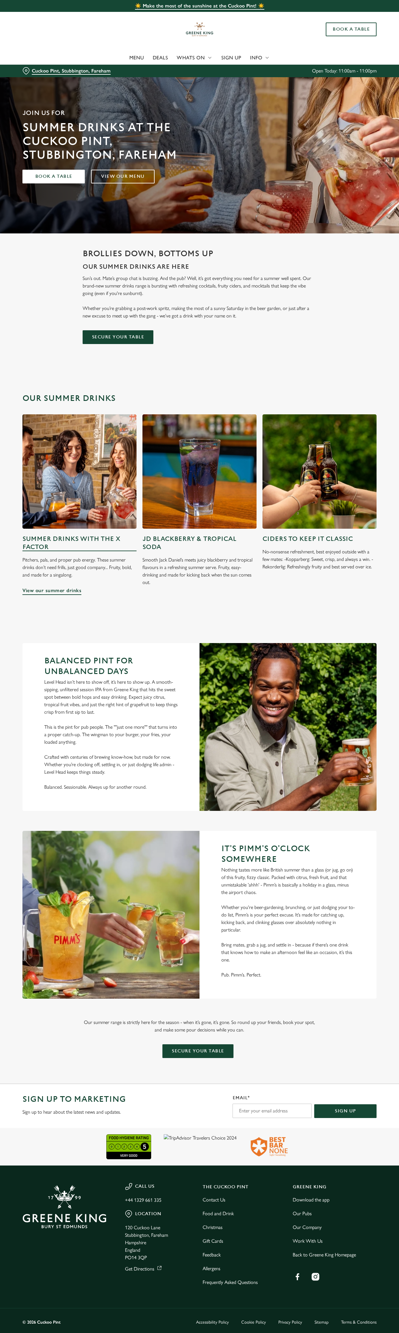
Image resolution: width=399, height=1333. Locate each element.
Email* (241, 1098)
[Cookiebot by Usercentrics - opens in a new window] (40, 70)
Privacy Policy (290, 1322)
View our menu (123, 176)
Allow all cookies (347, 16)
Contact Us (214, 1200)
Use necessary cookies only (347, 37)
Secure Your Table (118, 337)
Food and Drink (218, 1213)
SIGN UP (345, 1111)
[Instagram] (315, 1276)
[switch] (179, 70)
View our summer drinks (79, 471)
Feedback (212, 1255)
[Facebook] (297, 1276)
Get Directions (139, 1269)
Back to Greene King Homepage (324, 1255)
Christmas (213, 1227)
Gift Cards (213, 1241)
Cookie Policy (253, 1322)
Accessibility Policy (212, 1322)
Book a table (53, 176)
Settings (319, 70)
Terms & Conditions (359, 1322)
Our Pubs (302, 1213)
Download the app (311, 1200)
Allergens (211, 1268)
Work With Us (308, 1241)
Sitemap (322, 1322)
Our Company (307, 1227)
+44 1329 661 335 (143, 1200)
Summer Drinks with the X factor (71, 543)
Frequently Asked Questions (230, 1282)
